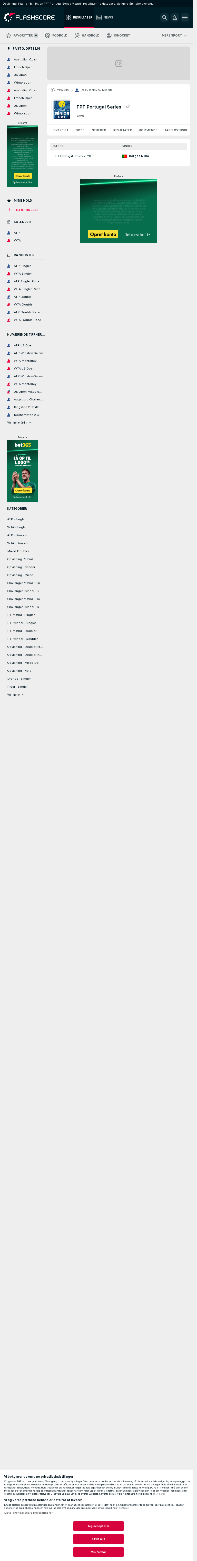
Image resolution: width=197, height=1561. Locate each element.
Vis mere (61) (17, 422)
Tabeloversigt (176, 130)
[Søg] (164, 17)
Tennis (63, 90)
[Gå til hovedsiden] (33, 17)
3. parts (160, 1493)
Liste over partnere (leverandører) (29, 1512)
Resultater (122, 130)
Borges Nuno (139, 156)
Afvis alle (98, 1539)
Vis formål (98, 1552)
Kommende (148, 130)
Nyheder (99, 130)
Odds (80, 130)
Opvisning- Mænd (97, 90)
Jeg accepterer (99, 1526)
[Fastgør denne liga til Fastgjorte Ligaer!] (127, 107)
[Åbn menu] (185, 17)
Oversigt (60, 130)
